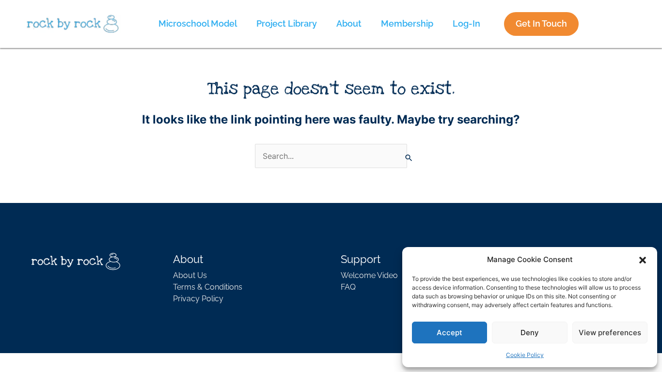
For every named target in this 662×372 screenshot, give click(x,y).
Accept (449, 332)
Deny (529, 332)
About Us (190, 275)
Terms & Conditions (207, 287)
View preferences (610, 332)
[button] (642, 259)
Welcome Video (369, 275)
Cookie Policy (525, 354)
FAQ (348, 287)
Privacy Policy (198, 298)
